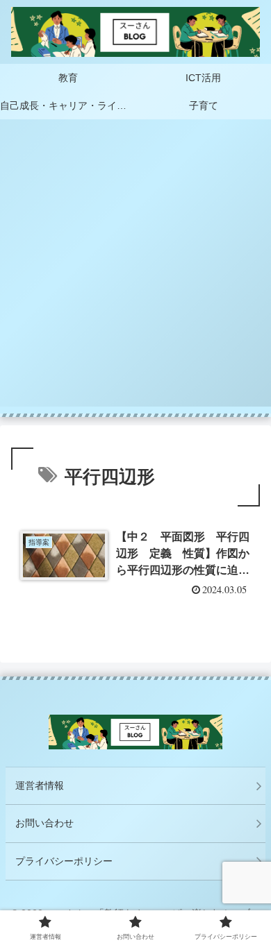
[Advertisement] (135, 271)
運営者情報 (39, 785)
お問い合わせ (44, 822)
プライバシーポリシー (64, 861)
